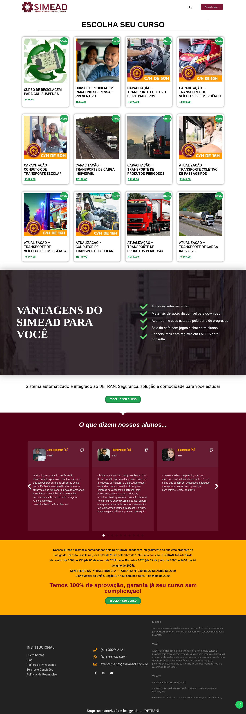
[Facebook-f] (95, 672)
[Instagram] (103, 672)
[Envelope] (111, 672)
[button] (29, 486)
